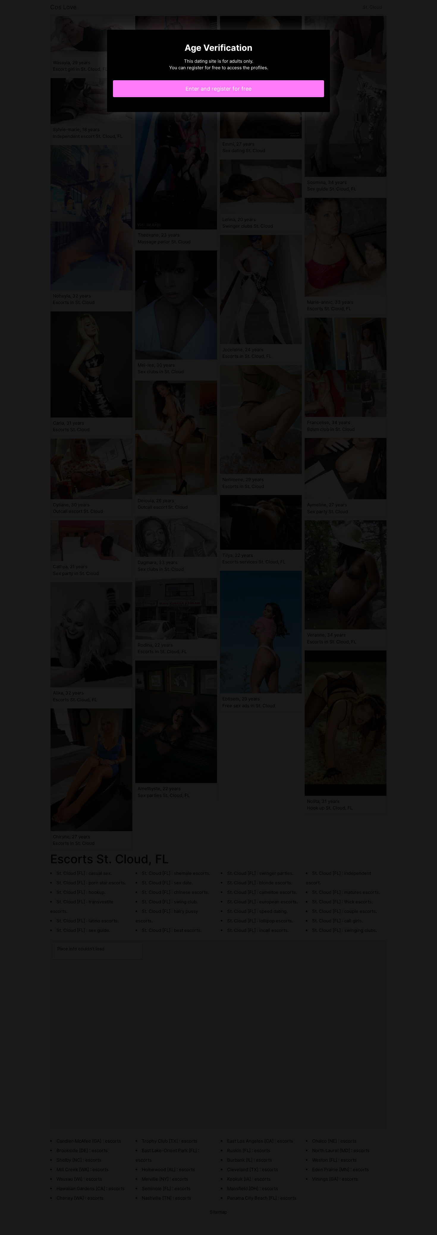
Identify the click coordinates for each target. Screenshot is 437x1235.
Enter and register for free (218, 89)
